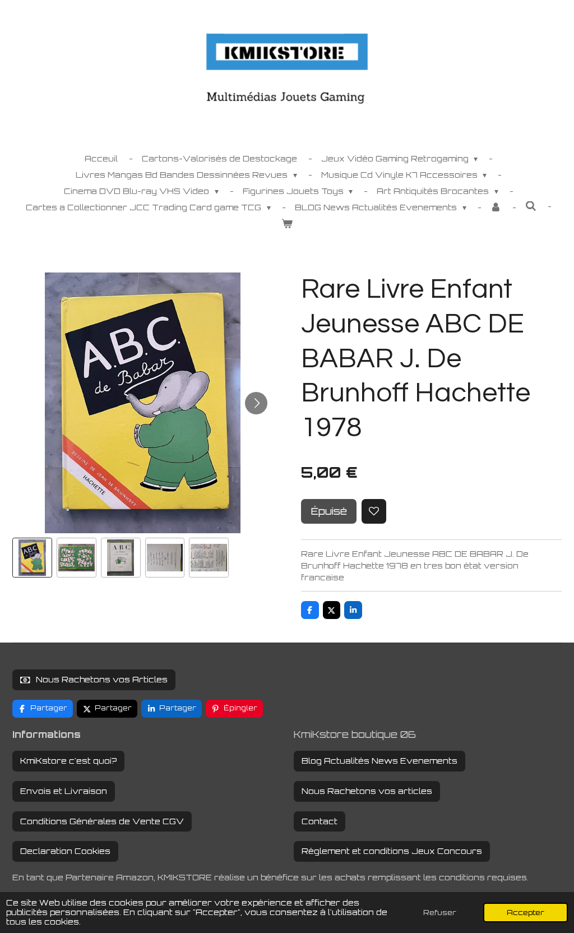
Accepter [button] (525, 912)
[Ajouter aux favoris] (374, 511)
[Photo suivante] (256, 403)
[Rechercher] (531, 206)
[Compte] (496, 207)
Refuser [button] (439, 912)
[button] (32, 558)
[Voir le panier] (287, 223)
